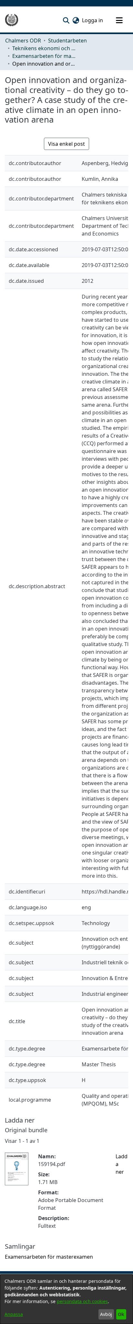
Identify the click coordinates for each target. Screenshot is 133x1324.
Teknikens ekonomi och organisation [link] (44, 48)
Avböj (106, 1314)
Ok (121, 1314)
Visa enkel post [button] (66, 143)
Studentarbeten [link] (67, 40)
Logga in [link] (93, 20)
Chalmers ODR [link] (23, 40)
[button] (66, 20)
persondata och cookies (82, 1301)
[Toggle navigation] (119, 20)
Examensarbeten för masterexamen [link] (44, 56)
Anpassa (14, 1314)
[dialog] (66, 1299)
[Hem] (11, 20)
